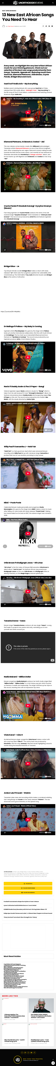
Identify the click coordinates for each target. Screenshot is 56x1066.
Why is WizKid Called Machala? (13, 968)
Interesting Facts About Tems (13, 981)
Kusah (5, 874)
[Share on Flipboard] (49, 26)
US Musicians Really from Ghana (14, 973)
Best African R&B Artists (11, 975)
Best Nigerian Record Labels (12, 969)
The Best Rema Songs (10, 972)
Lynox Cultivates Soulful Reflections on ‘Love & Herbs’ (20, 905)
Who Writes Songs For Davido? (13, 988)
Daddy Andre (39, 871)
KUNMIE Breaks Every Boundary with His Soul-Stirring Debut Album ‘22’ (25, 909)
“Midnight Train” (31, 90)
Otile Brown (26, 874)
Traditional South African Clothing (15, 965)
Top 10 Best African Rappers (12, 964)
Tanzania (26, 876)
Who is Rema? (8, 966)
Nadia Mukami (12, 874)
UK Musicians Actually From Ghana (14, 983)
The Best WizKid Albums (11, 970)
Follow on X (29, 883)
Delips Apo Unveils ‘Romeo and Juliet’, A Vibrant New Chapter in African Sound (28, 913)
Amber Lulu (16, 871)
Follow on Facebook (29, 892)
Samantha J (38, 874)
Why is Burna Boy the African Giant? (15, 982)
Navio (17, 874)
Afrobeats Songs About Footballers (15, 971)
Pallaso (32, 874)
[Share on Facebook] (43, 26)
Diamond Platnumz (22, 148)
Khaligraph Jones (43, 873)
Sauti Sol (44, 874)
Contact (29, 1059)
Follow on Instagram (29, 888)
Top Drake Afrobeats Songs (12, 984)
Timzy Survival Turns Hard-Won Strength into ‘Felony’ (20, 917)
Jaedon (6, 1019)
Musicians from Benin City (12, 978)
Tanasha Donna (18, 876)
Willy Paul (44, 876)
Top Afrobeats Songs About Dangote (15, 979)
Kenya (36, 873)
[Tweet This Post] (46, 26)
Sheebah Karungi (9, 876)
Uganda (31, 876)
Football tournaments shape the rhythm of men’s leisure (21, 901)
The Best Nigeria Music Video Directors (16, 986)
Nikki (21, 874)
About (24, 1059)
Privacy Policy (39, 1059)
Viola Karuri (37, 876)
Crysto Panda (31, 871)
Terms (33, 1059)
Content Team (7, 1043)
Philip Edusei (11, 26)
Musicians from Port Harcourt (13, 977)
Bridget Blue (23, 871)
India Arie (31, 873)
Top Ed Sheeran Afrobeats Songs (14, 976)
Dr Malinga (18, 873)
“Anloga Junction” (36, 154)
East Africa (25, 873)
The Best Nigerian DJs (10, 985)
